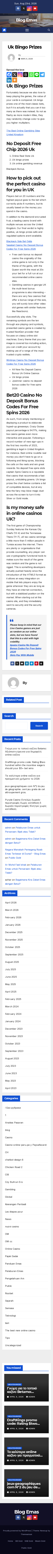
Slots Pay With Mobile (22, 655)
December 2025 (14, 932)
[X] (14, 74)
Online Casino (12, 1248)
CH (6, 1152)
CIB (7, 1174)
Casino (8, 1137)
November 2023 (14, 1036)
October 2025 (12, 947)
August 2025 (12, 962)
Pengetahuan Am (14, 1278)
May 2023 (10, 1080)
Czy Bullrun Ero (14, 1182)
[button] (49, 30)
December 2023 (14, 1028)
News (8, 1219)
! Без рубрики (13, 1107)
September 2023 (14, 1051)
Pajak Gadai (11, 1256)
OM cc (8, 1241)
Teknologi (10, 1315)
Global (8, 1196)
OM (7, 1234)
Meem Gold (40, 1541)
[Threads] (25, 74)
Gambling (10, 1189)
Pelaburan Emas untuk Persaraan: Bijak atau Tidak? (23, 868)
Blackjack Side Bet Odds (19, 241)
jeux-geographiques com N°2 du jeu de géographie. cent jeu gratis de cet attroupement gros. (25, 789)
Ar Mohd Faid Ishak (15, 864)
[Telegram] (42, 74)
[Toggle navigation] (27, 30)
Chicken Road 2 (13, 1167)
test (7, 1323)
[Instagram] (20, 74)
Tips (7, 1337)
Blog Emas (26, 20)
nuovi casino (12, 1226)
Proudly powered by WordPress (17, 1530)
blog (7, 1130)
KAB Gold (29, 1541)
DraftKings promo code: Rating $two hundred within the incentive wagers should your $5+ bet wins (25, 765)
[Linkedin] (9, 80)
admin (8, 827)
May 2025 (10, 984)
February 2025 (13, 999)
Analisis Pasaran (14, 1122)
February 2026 (13, 917)
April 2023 (10, 1088)
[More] (14, 80)
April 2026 (11, 902)
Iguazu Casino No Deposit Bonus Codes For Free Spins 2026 (25, 648)
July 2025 (10, 969)
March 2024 (12, 1006)
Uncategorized (13, 1345)
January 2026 (12, 924)
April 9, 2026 (17, 1397)
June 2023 (11, 1073)
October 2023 (12, 1043)
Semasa (9, 1308)
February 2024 (13, 1014)
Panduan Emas (13, 1263)
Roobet (9, 1293)
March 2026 (12, 910)
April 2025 (10, 991)
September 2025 (14, 954)
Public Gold (15, 857)
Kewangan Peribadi (15, 1204)
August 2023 (12, 1058)
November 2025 (14, 939)
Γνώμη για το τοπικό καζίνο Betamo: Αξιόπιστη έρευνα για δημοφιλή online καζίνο (26, 751)
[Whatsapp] (31, 74)
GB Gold (18, 1541)
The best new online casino (20, 1330)
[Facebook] (9, 74)
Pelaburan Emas (14, 1271)
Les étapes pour (14, 1211)
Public (8, 1286)
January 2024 (13, 1021)
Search (9, 716)
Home (10, 1541)
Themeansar (26, 1534)
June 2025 (11, 976)
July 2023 (10, 1065)
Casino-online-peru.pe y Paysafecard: (26, 1144)
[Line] (36, 74)
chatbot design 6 (14, 1159)
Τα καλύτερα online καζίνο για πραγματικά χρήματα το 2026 (23, 1455)
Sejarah (9, 1300)
